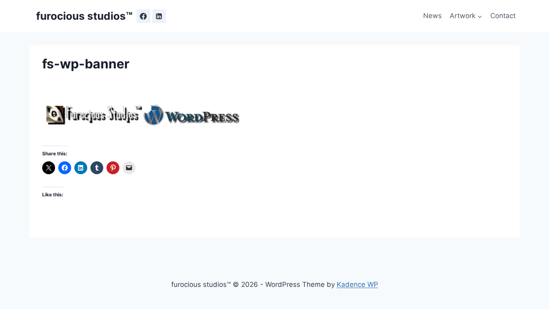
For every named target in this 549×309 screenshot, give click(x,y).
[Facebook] (143, 16)
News (432, 16)
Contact (503, 16)
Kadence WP (357, 284)
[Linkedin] (159, 16)
